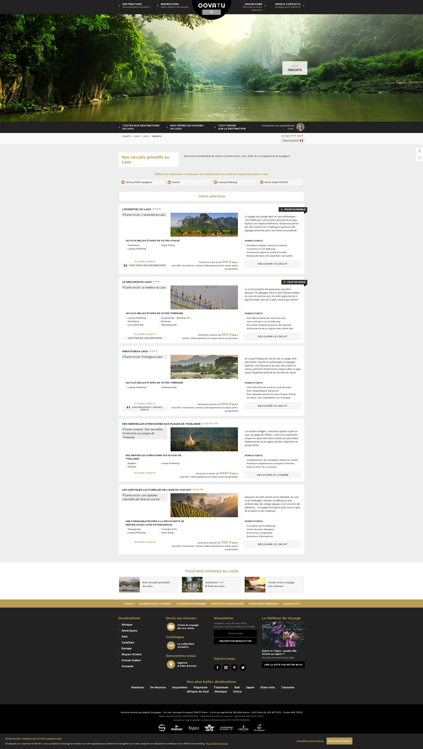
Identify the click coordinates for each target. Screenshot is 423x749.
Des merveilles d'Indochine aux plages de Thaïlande (161, 423)
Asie (137, 136)
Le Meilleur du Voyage (281, 618)
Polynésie (201, 687)
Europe (127, 648)
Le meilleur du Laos (137, 282)
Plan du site (291, 603)
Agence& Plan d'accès (187, 664)
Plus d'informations (217, 743)
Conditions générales (264, 603)
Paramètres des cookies (310, 740)
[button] (142, 182)
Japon (250, 687)
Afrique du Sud (198, 691)
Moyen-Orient (131, 654)
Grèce (237, 691)
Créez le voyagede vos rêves (188, 626)
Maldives (137, 687)
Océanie (128, 666)
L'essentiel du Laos (137, 209)
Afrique (127, 624)
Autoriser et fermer (339, 740)
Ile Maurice (158, 687)
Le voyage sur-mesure (191, 603)
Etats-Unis (268, 687)
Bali (237, 687)
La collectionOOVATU (185, 645)
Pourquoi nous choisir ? (155, 603)
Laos (294, 65)
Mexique (221, 691)
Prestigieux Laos (135, 351)
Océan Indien (131, 660)
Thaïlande (221, 687)
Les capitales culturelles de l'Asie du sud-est (157, 489)
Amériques (129, 630)
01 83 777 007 (292, 136)
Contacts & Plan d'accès (227, 603)
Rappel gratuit (291, 140)
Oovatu (126, 136)
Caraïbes (128, 642)
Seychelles (180, 687)
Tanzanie (287, 687)
